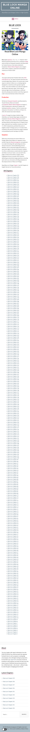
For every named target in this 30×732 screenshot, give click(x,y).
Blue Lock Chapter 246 (13, 198)
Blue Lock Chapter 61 (12, 527)
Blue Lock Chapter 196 (13, 287)
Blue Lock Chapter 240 (13, 209)
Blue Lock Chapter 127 (13, 410)
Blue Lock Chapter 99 (12, 459)
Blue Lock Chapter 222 (13, 241)
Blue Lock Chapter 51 (12, 545)
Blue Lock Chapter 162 (13, 347)
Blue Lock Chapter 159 (13, 353)
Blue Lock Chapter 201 (13, 278)
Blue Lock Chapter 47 (12, 552)
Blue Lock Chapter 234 (13, 219)
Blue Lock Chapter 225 (13, 235)
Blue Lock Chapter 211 (13, 260)
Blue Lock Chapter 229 (13, 228)
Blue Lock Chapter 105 (13, 449)
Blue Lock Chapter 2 (12, 632)
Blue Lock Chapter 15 (12, 609)
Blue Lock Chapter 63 (12, 523)
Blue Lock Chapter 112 (13, 436)
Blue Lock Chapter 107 (13, 445)
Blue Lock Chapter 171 (13, 331)
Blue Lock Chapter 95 (12, 466)
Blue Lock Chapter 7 (12, 623)
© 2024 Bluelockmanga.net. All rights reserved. (14, 727)
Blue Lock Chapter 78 (12, 497)
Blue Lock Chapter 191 (13, 296)
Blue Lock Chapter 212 (13, 258)
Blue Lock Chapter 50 (12, 546)
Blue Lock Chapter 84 (12, 486)
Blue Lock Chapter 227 (13, 232)
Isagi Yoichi (13, 659)
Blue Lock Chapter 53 (12, 541)
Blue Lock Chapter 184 (13, 308)
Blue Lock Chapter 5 (12, 626)
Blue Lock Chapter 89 (12, 477)
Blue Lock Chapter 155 (13, 360)
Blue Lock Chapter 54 (12, 539)
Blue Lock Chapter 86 (12, 482)
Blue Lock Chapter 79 (12, 495)
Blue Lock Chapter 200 (13, 280)
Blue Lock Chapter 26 (12, 589)
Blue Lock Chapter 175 (13, 324)
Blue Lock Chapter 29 (12, 584)
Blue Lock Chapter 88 (12, 479)
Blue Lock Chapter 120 (13, 422)
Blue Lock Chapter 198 (13, 283)
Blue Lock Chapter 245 (13, 200)
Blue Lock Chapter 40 (12, 564)
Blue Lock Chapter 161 (13, 349)
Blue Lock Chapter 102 (13, 454)
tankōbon (9, 108)
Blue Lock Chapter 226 (13, 234)
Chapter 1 (16, 165)
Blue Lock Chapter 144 (13, 379)
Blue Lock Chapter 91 (12, 474)
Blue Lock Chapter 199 (13, 282)
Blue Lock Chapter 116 (13, 429)
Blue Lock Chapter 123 (13, 417)
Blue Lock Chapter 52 (12, 543)
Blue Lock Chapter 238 (13, 212)
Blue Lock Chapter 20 (12, 600)
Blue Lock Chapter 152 (13, 365)
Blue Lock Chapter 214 (13, 255)
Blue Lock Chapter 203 (13, 274)
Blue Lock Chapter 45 (12, 555)
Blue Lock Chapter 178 (13, 319)
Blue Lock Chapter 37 (12, 569)
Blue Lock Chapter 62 (12, 525)
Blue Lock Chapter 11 (12, 616)
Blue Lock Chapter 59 (12, 530)
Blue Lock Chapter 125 (13, 413)
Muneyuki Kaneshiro (12, 101)
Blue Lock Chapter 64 (12, 522)
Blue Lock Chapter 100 (13, 458)
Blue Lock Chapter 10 (12, 617)
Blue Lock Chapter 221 (13, 242)
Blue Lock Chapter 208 (13, 266)
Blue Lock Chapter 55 (12, 538)
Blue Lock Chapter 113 (13, 434)
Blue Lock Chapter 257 (13, 179)
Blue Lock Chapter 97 (12, 463)
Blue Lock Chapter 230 (13, 226)
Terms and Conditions (15, 728)
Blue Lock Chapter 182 (13, 312)
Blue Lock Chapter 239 (13, 210)
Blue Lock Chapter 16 (12, 607)
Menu (16, 18)
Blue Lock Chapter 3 (12, 630)
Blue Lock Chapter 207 (13, 267)
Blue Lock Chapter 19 (12, 601)
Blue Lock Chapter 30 (12, 582)
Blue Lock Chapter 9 (12, 619)
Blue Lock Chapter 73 (12, 506)
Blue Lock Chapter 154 (13, 362)
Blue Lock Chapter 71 (12, 509)
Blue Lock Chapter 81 (12, 491)
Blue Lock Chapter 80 (12, 493)
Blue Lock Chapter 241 (13, 207)
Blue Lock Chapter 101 (13, 456)
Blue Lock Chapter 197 (13, 285)
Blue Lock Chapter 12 (12, 614)
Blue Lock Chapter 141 (13, 385)
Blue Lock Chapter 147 (13, 374)
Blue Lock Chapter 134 (13, 397)
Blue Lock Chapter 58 (12, 532)
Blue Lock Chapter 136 (13, 394)
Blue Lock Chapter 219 (13, 246)
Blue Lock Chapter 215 (13, 253)
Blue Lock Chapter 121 (13, 420)
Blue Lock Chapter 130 (13, 404)
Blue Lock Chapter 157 (13, 356)
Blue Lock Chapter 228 (13, 230)
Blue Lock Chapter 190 (13, 298)
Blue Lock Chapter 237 (13, 214)
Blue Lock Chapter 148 (13, 372)
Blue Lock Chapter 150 (13, 369)
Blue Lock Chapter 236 (13, 216)
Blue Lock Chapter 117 (13, 427)
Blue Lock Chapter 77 (12, 498)
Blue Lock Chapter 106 (13, 447)
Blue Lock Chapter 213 (13, 257)
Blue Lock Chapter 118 (13, 426)
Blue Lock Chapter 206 (13, 269)
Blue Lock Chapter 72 (12, 507)
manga (26, 61)
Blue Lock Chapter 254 (13, 184)
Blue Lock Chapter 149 (13, 370)
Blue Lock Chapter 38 (12, 568)
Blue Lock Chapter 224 (13, 237)
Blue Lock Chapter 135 (13, 395)
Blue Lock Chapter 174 (13, 326)
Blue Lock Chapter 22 (12, 596)
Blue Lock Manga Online (15, 6)
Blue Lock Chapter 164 (13, 344)
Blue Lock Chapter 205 (13, 271)
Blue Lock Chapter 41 (12, 562)
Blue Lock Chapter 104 (13, 450)
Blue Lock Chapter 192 (13, 294)
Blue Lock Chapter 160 (13, 351)
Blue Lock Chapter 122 (13, 418)
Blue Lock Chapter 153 (13, 363)
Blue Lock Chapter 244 (13, 202)
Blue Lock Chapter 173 (13, 328)
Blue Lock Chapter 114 (13, 433)
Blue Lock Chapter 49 (12, 548)
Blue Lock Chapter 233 (13, 221)
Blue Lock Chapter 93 (12, 470)
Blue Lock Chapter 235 (13, 218)
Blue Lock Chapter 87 (12, 481)
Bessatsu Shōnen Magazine (14, 118)
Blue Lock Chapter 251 (13, 189)
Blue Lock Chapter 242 (13, 205)
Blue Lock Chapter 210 (13, 262)
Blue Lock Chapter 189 (13, 299)
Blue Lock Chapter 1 (12, 633)
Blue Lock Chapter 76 (12, 500)
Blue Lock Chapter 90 (12, 475)
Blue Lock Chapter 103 (13, 452)
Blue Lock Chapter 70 (12, 511)
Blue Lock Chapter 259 (13, 175)
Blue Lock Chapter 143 (13, 381)
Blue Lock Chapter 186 (13, 305)
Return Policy (24, 728)
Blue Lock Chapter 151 (13, 367)
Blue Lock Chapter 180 (13, 315)
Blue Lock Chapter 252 (13, 187)
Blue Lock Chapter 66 (12, 518)
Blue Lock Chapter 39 (12, 566)
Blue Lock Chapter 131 (13, 402)
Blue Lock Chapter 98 (12, 461)
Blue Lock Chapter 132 (13, 401)
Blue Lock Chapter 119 (13, 424)
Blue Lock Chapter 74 (12, 504)
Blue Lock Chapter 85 (12, 484)
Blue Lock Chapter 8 (12, 621)
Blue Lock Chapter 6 (12, 625)
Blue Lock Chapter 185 (13, 306)
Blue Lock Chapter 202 (13, 276)
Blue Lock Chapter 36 (12, 571)
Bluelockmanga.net (15, 142)
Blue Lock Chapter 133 (13, 399)
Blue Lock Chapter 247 (13, 196)
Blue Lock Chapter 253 (13, 186)
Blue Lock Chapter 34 (12, 575)
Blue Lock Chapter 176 (13, 322)
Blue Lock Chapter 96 (12, 465)
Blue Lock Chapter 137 (13, 392)
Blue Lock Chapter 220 (13, 244)
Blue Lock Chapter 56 (12, 536)
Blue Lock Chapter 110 (13, 440)
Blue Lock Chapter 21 (12, 598)
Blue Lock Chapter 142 (13, 383)
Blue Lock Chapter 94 (12, 468)
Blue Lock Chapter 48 (12, 550)
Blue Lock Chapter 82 (12, 490)
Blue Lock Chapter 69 (12, 513)
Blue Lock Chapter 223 (13, 239)
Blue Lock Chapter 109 (13, 442)
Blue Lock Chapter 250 (13, 191)
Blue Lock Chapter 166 (13, 340)
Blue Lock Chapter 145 (13, 378)
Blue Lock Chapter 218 (13, 248)
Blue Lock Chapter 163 (13, 346)
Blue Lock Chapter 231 (13, 225)
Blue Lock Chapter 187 (13, 303)
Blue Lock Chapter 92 (12, 472)
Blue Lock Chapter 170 (13, 333)
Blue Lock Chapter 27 (12, 587)
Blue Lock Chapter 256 (13, 180)
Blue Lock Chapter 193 (13, 292)
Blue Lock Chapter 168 (13, 337)
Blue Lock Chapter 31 (12, 580)
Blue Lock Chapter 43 (12, 559)
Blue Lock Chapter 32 (12, 578)
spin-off (5, 115)
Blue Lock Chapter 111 (13, 438)
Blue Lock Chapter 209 (13, 264)
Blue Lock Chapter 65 (12, 520)
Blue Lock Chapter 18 (12, 603)
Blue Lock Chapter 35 (12, 573)
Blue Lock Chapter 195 (13, 289)
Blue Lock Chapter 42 (12, 561)
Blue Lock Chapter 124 (13, 415)
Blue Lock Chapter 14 (12, 610)
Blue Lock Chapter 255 (13, 182)
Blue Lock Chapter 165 (13, 342)
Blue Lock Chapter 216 (13, 251)
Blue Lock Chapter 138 (13, 390)
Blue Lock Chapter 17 (12, 605)
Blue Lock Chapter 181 (13, 314)
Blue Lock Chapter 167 (13, 338)
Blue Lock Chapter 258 (13, 177)
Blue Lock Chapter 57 (12, 534)
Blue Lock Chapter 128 (13, 408)
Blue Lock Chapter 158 (13, 354)
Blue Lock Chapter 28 (12, 585)
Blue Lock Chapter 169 (13, 335)
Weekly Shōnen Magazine (14, 66)
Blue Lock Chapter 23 (12, 594)
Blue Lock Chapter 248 (13, 194)
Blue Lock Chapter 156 (13, 358)
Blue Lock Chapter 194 (13, 290)
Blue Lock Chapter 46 (12, 553)
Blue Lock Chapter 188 (13, 301)
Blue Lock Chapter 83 (12, 488)
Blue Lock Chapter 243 (13, 203)
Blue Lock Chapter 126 (13, 411)
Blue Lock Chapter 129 (13, 406)
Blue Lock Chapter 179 (13, 317)
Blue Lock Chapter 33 (12, 577)
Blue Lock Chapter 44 (12, 557)
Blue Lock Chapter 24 (12, 593)
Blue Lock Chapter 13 (12, 612)
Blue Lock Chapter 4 (12, 628)
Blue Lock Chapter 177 (13, 321)
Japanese (9, 59)
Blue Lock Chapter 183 (13, 310)
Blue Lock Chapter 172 (13, 330)
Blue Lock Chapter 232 (13, 223)
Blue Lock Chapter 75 (12, 502)
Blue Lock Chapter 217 (13, 250)
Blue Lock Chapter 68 (12, 514)
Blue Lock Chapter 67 (12, 516)
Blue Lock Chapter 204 (13, 273)
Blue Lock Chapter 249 (13, 193)
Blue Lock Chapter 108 (13, 443)
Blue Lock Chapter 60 (12, 529)
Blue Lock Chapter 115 (13, 431)
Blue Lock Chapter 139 (13, 388)
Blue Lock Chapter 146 (13, 376)
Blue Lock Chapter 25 (12, 591)
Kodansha (5, 104)
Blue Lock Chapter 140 (13, 386)
